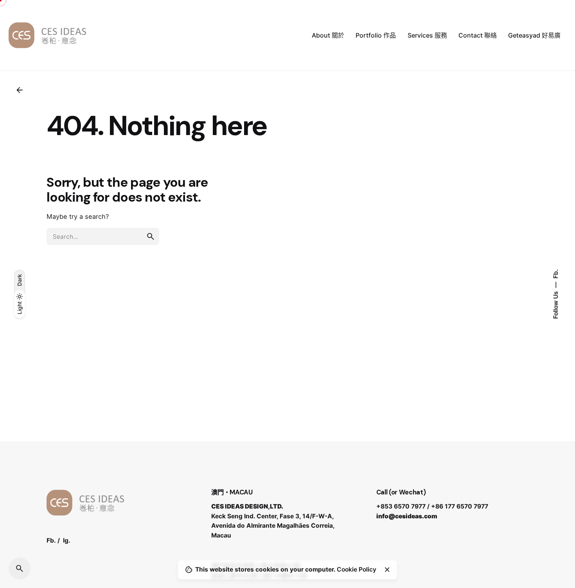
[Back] (20, 90)
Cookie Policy (356, 569)
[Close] (387, 569)
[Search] (20, 568)
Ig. (66, 540)
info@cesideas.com (406, 516)
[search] (150, 236)
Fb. (555, 274)
